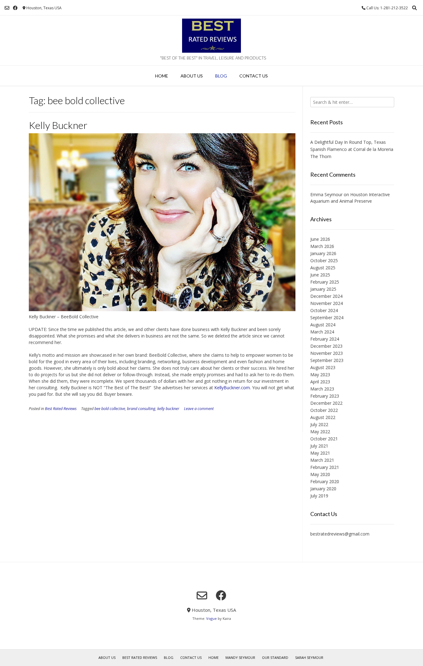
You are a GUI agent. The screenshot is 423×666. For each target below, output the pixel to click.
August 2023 (322, 367)
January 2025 (323, 289)
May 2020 (320, 474)
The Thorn (320, 156)
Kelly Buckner (58, 125)
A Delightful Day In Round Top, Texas (348, 142)
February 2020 (324, 481)
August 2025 (322, 268)
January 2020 (323, 489)
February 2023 (324, 396)
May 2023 (320, 374)
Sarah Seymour (309, 657)
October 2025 (324, 260)
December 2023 (326, 346)
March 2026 (322, 246)
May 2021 (320, 453)
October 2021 (324, 439)
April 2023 (320, 382)
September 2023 (326, 360)
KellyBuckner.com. (232, 387)
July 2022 (319, 424)
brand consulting (141, 408)
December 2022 (326, 403)
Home (161, 75)
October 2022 (324, 410)
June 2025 (320, 275)
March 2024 (322, 332)
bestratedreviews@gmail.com (339, 534)
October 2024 (324, 310)
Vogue (211, 618)
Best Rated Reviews (60, 408)
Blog (221, 75)
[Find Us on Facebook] (15, 8)
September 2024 (326, 317)
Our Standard (275, 657)
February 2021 (324, 467)
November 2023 (326, 353)
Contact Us (253, 75)
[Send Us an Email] (7, 8)
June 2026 (320, 239)
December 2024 (326, 296)
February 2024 (324, 339)
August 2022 (322, 417)
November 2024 (326, 303)
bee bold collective (109, 408)
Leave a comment (199, 408)
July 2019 (319, 496)
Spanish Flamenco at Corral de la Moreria (351, 149)
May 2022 (320, 431)
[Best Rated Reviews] (211, 36)
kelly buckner (168, 408)
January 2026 (323, 253)
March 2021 (322, 460)
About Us (192, 75)
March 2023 (322, 389)
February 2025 (324, 282)
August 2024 (322, 325)
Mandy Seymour (240, 657)
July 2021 (319, 446)
